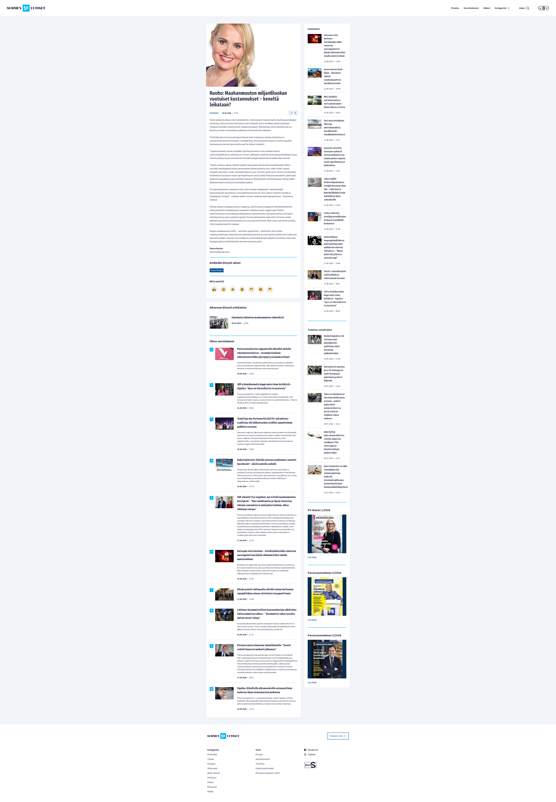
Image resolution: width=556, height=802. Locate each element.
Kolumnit (214, 113)
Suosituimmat (471, 8)
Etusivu (455, 8)
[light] (546, 8)
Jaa (291, 113)
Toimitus (260, 763)
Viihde (210, 791)
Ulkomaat (212, 768)
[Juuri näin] (214, 289)
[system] (543, 8)
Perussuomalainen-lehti (268, 773)
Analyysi (211, 763)
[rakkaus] (260, 289)
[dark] (540, 8)
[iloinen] (223, 289)
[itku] (232, 289)
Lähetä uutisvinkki (265, 768)
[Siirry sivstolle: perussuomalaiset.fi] (326, 764)
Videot (486, 8)
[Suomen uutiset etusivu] (52, 8)
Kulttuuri (211, 777)
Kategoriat (500, 8)
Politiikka (212, 754)
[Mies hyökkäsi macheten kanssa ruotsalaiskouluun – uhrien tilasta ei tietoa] (315, 104)
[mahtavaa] (251, 289)
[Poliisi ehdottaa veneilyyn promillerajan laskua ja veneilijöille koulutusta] (315, 221)
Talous (210, 759)
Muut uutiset (213, 773)
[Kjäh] (269, 289)
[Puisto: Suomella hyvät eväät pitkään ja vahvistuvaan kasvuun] (315, 277)
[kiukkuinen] (242, 289)
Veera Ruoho (216, 270)
